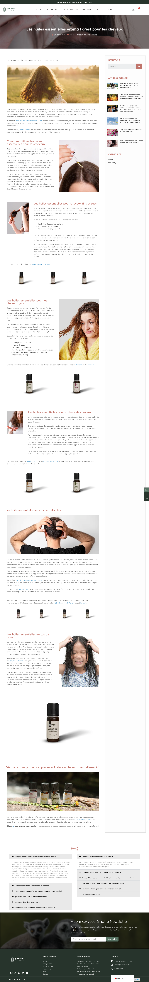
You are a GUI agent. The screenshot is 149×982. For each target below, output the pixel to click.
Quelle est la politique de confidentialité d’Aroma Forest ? (103, 883)
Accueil (39, 9)
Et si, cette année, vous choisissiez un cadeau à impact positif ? (129, 85)
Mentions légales (83, 966)
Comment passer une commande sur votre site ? (32, 886)
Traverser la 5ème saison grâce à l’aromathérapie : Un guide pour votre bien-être (131, 97)
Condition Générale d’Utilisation (88, 964)
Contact (109, 9)
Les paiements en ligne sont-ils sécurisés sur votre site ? (102, 889)
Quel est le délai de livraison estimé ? (28, 902)
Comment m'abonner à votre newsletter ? (97, 857)
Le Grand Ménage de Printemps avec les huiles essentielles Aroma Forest (130, 120)
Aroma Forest (75, 35)
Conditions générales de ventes (88, 961)
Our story (112, 162)
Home (110, 159)
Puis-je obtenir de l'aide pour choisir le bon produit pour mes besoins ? (108, 878)
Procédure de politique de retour (88, 971)
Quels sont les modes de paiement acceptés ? (31, 896)
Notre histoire (71, 9)
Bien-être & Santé (89, 35)
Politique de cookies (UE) (85, 974)
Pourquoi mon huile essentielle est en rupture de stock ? (35, 857)
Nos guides (87, 9)
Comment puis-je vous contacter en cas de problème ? (102, 872)
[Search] (139, 66)
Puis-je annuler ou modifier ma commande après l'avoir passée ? (38, 891)
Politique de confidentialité (86, 969)
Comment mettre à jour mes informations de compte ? (35, 907)
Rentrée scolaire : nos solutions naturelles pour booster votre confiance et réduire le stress (130, 109)
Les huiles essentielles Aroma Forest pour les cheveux (131, 142)
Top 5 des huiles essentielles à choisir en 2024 (131, 130)
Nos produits (53, 9)
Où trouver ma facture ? (91, 894)
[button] (40, 856)
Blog (99, 9)
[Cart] (138, 9)
